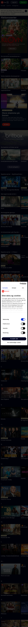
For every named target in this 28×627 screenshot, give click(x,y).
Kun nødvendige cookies (14, 342)
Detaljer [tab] (14, 288)
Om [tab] (23, 288)
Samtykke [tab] (5, 288)
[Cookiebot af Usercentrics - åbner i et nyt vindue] (20, 284)
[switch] (23, 324)
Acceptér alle (14, 338)
